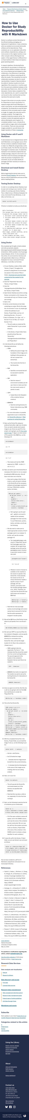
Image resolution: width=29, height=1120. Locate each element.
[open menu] (26, 3)
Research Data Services (10, 963)
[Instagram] (14, 1106)
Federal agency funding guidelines (12, 998)
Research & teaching (11, 1047)
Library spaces (10, 1049)
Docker (3, 1029)
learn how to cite (16, 959)
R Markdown (4, 1027)
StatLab (5, 972)
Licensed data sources (9, 985)
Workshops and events (9, 1005)
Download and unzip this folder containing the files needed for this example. (15, 277)
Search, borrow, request (12, 1045)
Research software (8, 975)
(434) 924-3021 (10, 1088)
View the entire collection (8, 957)
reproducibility (5, 1030)
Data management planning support (13, 993)
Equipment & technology (12, 1051)
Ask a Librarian (10, 1101)
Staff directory (9, 1069)
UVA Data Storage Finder (9, 1001)
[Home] (10, 3)
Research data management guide (12, 995)
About (8, 1063)
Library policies (10, 1071)
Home (4, 9)
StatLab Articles (20, 10)
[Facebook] (11, 1106)
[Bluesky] (7, 1106)
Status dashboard (10, 1075)
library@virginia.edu (11, 1090)
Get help (8, 1053)
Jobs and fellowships (11, 1067)
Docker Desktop (11, 175)
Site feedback (9, 1103)
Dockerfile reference (15, 417)
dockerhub (20, 130)
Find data (5, 982)
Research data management (11, 990)
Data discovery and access (10, 980)
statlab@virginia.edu (16, 953)
